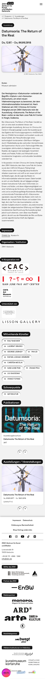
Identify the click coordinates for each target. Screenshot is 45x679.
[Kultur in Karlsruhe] (22, 626)
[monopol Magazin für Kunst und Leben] (22, 601)
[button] (22, 59)
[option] (22, 426)
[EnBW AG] (22, 588)
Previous (20, 452)
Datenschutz (27, 520)
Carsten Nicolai (14, 362)
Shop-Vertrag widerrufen (22, 530)
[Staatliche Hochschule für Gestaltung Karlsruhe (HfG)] (22, 654)
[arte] (15, 618)
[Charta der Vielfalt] (16, 672)
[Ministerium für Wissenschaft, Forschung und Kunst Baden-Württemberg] (18, 573)
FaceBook (10, 536)
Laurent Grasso (14, 346)
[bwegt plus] (22, 640)
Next (25, 452)
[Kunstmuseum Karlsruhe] (16, 662)
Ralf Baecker (13, 341)
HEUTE (6, 673)
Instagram (16, 536)
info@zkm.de (7, 559)
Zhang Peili (34, 368)
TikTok (28, 536)
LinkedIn (35, 536)
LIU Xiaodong (13, 373)
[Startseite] (9, 7)
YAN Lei (34, 352)
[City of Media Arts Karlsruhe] (32, 672)
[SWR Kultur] (34, 618)
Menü (41, 4)
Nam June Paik (14, 368)
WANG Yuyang (13, 379)
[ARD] (22, 610)
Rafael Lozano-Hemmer (18, 357)
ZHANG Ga (6, 235)
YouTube (22, 536)
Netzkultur (12, 394)
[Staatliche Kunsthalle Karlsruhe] (34, 662)
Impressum (17, 520)
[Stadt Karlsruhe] (34, 573)
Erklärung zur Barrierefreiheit (22, 525)
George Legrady (15, 352)
